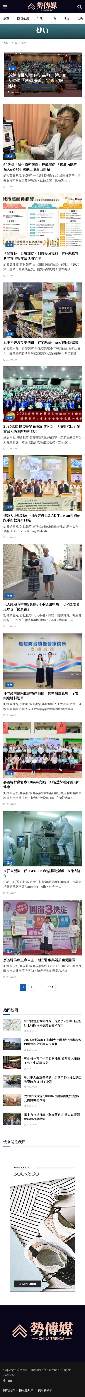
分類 (14, 43)
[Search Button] (79, 6)
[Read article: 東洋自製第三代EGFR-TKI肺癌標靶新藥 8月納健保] (42, 838)
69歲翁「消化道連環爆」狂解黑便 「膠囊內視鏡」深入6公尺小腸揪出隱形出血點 (41, 167)
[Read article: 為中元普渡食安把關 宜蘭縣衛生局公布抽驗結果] (42, 310)
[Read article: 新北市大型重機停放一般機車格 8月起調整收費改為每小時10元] (12, 1081)
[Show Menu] (5, 6)
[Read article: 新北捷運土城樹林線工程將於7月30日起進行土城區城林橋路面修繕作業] (12, 1025)
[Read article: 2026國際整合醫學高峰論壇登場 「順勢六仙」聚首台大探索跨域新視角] (42, 394)
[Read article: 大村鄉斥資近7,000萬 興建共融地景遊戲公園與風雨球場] (12, 1100)
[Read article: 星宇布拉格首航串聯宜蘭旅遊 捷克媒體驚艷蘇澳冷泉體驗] (12, 1119)
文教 (80, 18)
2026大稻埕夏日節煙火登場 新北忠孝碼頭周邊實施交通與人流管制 (52, 1042)
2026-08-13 (31, 1124)
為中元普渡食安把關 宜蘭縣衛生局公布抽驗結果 (40, 342)
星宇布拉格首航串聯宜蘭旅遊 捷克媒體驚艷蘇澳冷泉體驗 (52, 1116)
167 (50, 987)
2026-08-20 (11, 359)
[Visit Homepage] (42, 6)
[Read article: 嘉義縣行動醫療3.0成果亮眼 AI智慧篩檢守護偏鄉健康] (42, 750)
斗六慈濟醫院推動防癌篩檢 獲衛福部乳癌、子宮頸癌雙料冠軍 (40, 695)
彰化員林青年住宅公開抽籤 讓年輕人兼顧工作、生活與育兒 (52, 1060)
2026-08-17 (10, 893)
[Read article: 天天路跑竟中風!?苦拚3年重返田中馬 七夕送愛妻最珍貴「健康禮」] (42, 572)
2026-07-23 (31, 1049)
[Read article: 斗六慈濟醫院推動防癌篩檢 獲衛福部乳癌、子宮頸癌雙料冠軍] (42, 661)
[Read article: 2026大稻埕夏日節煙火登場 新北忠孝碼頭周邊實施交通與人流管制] (12, 1044)
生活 (40, 18)
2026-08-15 (11, 977)
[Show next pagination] (61, 987)
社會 (53, 18)
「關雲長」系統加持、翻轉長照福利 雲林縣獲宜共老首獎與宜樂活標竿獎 (40, 256)
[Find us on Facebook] (4, 1380)
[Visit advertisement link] (42, 1227)
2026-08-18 (10, 803)
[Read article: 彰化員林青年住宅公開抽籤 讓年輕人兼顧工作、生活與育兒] (12, 1062)
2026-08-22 (15, 92)
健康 (23, 43)
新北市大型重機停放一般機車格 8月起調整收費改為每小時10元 (53, 1079)
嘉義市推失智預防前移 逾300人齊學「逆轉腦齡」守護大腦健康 (37, 80)
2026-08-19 (11, 537)
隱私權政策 (26, 1390)
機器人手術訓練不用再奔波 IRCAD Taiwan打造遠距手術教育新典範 (41, 518)
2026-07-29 (31, 1030)
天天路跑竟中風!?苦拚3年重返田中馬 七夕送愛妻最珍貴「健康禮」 (41, 606)
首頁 (5, 43)
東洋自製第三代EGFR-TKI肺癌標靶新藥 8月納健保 (41, 873)
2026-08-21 (11, 186)
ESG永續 (23, 18)
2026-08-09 (31, 1105)
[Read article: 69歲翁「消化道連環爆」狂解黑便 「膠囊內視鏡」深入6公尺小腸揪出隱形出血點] (42, 132)
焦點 (6, 18)
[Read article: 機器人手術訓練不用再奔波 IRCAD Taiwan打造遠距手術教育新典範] (42, 483)
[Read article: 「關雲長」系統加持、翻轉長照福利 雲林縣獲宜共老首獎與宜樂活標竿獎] (42, 221)
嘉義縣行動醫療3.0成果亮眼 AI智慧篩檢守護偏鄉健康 (41, 784)
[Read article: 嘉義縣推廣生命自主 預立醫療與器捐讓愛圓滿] (42, 927)
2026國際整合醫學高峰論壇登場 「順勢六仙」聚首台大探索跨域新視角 (41, 429)
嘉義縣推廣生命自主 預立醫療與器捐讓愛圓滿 (39, 959)
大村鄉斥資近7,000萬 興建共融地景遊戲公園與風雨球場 (51, 1098)
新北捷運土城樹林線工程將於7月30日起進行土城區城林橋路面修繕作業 (52, 1023)
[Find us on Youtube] (10, 1380)
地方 (67, 18)
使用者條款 (45, 1390)
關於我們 (9, 1390)
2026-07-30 (31, 1068)
